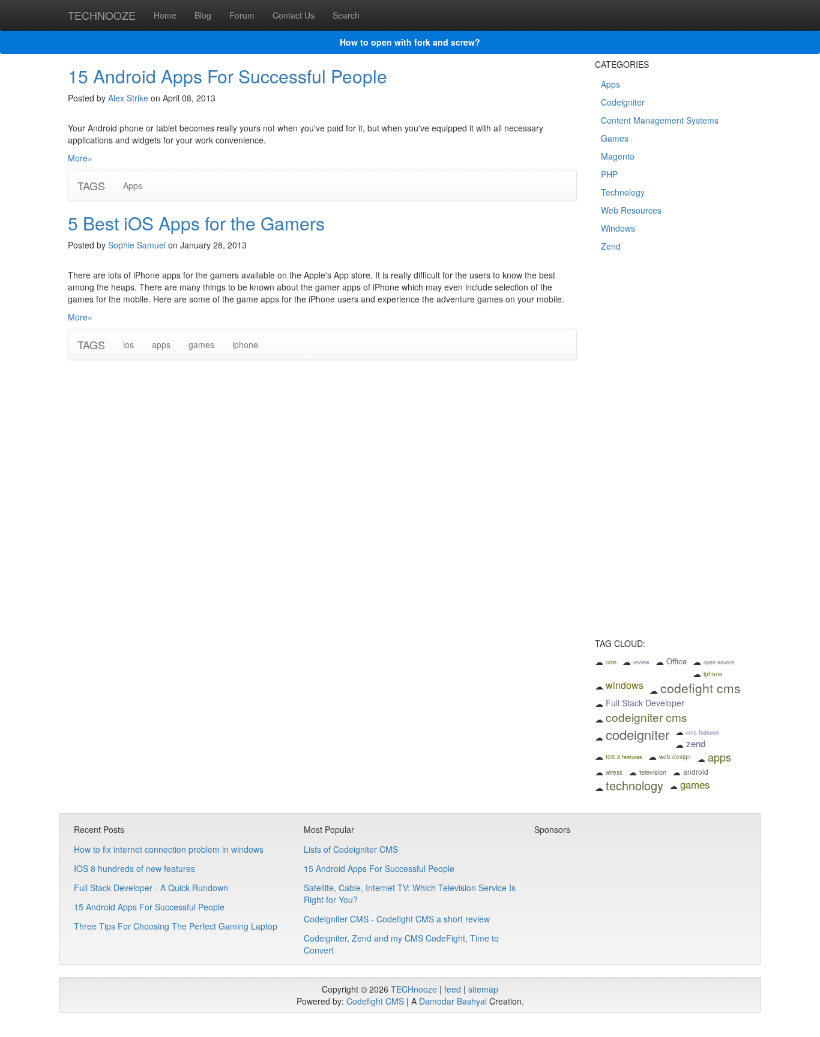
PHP (609, 174)
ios (128, 344)
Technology (623, 192)
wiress (614, 772)
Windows (618, 228)
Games (615, 138)
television (652, 772)
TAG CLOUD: (620, 643)
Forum (242, 15)
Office (676, 661)
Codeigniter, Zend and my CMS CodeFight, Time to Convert (401, 944)
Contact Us (294, 15)
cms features (702, 732)
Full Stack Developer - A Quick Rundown (151, 888)
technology (634, 785)
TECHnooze (414, 989)
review (641, 662)
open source (719, 662)
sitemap (483, 989)
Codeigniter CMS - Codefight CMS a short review (397, 919)
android (695, 771)
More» (80, 158)
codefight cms (700, 688)
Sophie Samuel (137, 245)
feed (452, 989)
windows (625, 685)
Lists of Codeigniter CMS (351, 849)
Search (346, 15)
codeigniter (637, 734)
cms (611, 662)
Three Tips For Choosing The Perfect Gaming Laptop (175, 926)
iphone (245, 344)
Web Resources (631, 210)
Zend (611, 246)
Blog (202, 15)
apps (161, 344)
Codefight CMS (375, 1001)
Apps (132, 185)
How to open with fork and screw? (410, 42)
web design (675, 757)
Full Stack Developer (645, 703)
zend (695, 743)
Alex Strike (128, 98)
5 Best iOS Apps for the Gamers (196, 223)
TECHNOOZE (102, 15)
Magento (618, 156)
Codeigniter (623, 102)
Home (165, 15)
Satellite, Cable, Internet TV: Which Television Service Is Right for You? (410, 894)
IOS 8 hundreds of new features (134, 868)
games (201, 344)
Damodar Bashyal (453, 1001)
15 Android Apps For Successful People (227, 76)
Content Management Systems (660, 120)
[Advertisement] (674, 453)
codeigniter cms (646, 717)
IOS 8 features (624, 757)
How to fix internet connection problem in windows (169, 849)
